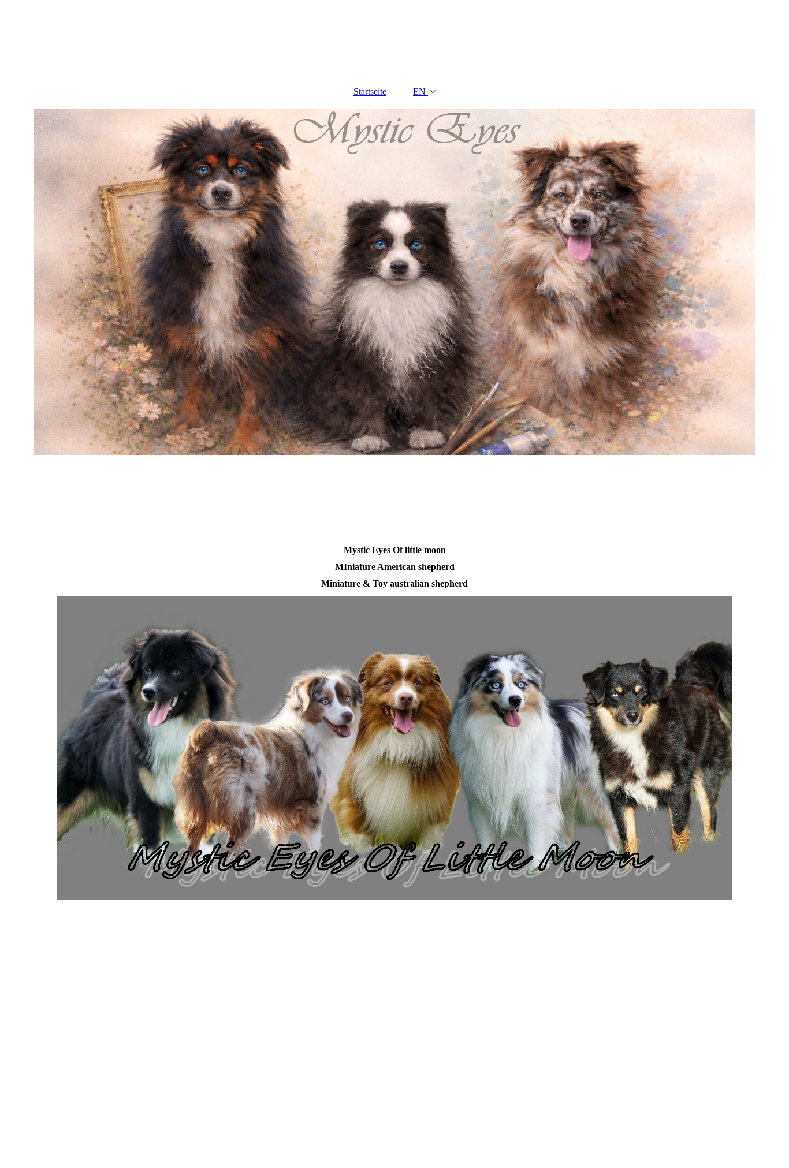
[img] (394, 282)
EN (419, 91)
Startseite (369, 91)
